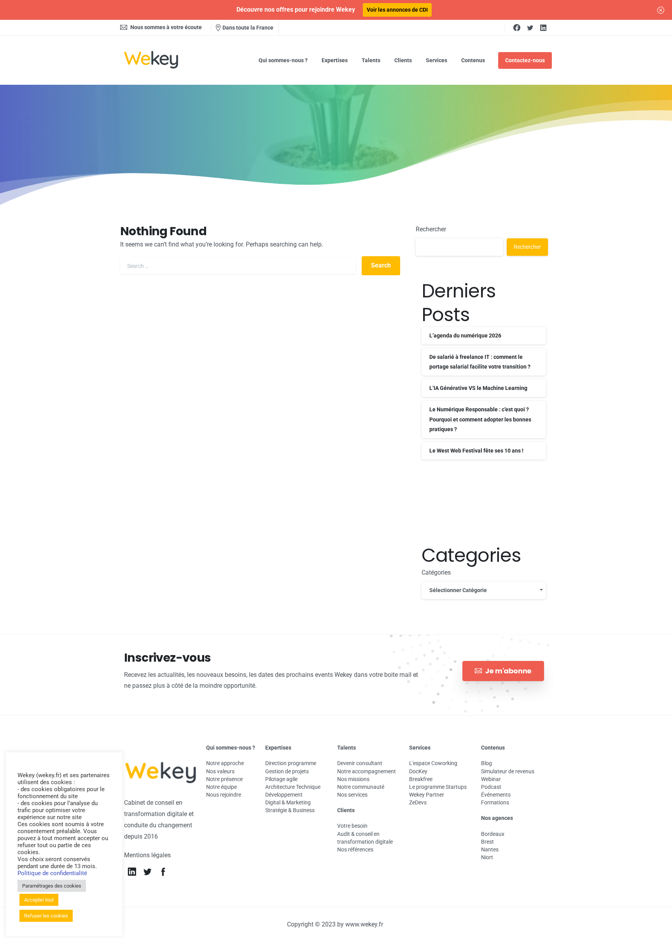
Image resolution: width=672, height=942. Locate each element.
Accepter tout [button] (39, 900)
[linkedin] (543, 27)
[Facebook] (516, 27)
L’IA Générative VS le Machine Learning (478, 388)
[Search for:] (237, 265)
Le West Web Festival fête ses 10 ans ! (476, 450)
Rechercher (431, 229)
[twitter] (530, 27)
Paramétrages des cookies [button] (51, 886)
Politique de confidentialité (52, 873)
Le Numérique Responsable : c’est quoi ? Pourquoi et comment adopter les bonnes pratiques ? (480, 419)
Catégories (436, 572)
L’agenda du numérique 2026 (465, 335)
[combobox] (484, 590)
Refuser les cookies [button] (46, 916)
